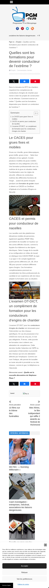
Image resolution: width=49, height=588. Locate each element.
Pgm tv (11, 42)
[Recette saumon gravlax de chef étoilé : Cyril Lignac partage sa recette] (22, 527)
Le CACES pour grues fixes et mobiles (22, 118)
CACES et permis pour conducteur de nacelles (24, 123)
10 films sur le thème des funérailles (15, 410)
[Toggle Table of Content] (34, 113)
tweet (12, 393)
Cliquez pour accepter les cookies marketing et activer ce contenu (24, 290)
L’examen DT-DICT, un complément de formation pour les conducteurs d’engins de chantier (24, 129)
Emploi (18, 42)
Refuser (24, 572)
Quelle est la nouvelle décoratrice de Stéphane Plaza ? (22, 375)
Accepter (24, 566)
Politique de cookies (23, 584)
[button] (45, 545)
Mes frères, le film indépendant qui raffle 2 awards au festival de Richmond (34, 415)
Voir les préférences (24, 579)
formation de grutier (26, 183)
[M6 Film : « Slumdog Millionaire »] (22, 452)
